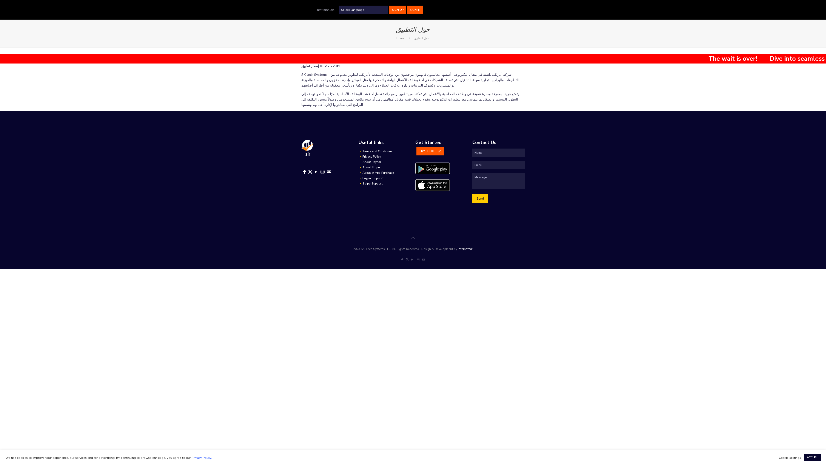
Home (400, 38)
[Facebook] (304, 172)
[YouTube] (316, 172)
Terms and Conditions (377, 151)
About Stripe (371, 167)
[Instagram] (322, 172)
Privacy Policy (371, 157)
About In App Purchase (378, 173)
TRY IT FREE (428, 151)
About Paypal (371, 162)
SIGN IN (415, 10)
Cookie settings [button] (790, 458)
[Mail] (329, 172)
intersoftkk (465, 249)
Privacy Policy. (202, 458)
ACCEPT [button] (812, 457)
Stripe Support (372, 183)
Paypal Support (373, 178)
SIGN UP (398, 10)
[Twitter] (310, 172)
